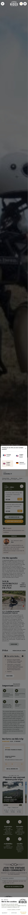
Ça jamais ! (4, 912)
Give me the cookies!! (23, 913)
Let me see (14, 912)
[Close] (26, 448)
